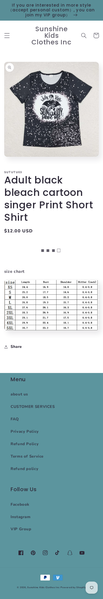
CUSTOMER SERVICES (33, 406)
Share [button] (16, 346)
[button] (7, 35)
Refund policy (24, 468)
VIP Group (21, 529)
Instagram (21, 516)
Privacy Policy (25, 431)
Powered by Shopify (73, 587)
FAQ (15, 419)
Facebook (20, 504)
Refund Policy (25, 443)
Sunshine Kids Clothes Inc (43, 587)
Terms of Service (27, 456)
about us (19, 394)
